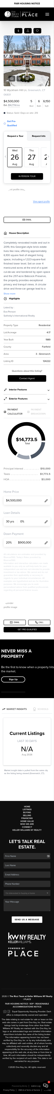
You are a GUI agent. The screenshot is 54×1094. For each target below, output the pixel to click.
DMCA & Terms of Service (29, 1090)
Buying (27, 812)
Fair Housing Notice (27, 3)
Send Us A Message (27, 919)
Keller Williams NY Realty (27, 830)
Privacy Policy (9, 1090)
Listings (27, 809)
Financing (27, 818)
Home (27, 806)
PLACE (27, 999)
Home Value (27, 821)
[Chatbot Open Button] (45, 1085)
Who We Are (27, 824)
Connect (27, 827)
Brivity (24, 1086)
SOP (32, 1004)
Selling (27, 815)
